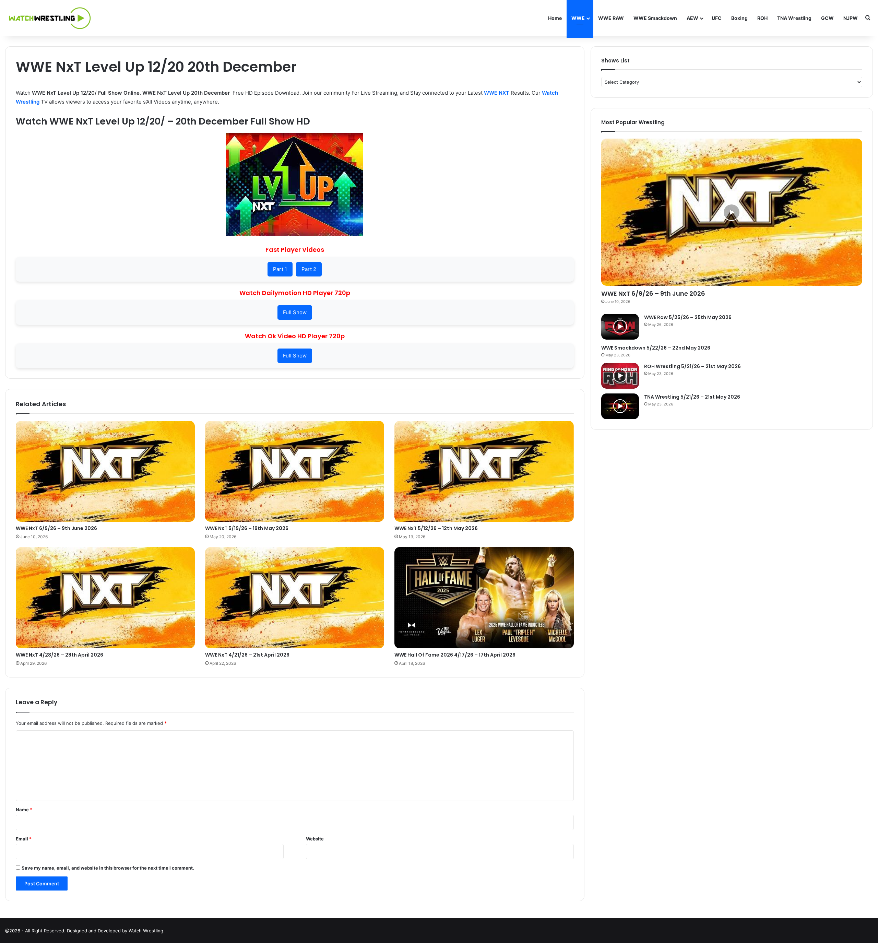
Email (24, 838)
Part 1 (280, 269)
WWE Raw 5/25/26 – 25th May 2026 (688, 317)
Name (24, 809)
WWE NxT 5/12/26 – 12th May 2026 (436, 528)
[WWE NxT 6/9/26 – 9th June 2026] (105, 471)
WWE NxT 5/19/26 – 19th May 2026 (246, 528)
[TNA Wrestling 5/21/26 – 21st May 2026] (620, 406)
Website (315, 838)
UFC (717, 18)
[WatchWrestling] (48, 18)
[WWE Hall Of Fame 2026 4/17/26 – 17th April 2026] (483, 597)
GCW (827, 18)
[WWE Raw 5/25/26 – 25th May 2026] (620, 327)
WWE (578, 18)
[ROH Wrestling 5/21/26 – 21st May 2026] (620, 376)
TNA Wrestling (794, 18)
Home (555, 18)
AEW (692, 18)
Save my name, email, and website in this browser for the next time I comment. (108, 868)
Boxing (739, 18)
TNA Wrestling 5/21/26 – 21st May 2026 (692, 396)
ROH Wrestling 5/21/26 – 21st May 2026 (692, 366)
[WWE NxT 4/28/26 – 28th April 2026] (105, 597)
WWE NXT (496, 93)
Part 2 (308, 269)
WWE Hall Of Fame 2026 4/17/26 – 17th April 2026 (454, 654)
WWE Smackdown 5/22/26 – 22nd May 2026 (655, 347)
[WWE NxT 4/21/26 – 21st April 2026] (294, 597)
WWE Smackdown (655, 18)
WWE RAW (611, 18)
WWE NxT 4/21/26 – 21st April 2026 (247, 654)
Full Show (295, 312)
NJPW (850, 18)
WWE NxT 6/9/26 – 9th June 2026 (56, 528)
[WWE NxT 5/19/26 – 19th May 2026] (294, 471)
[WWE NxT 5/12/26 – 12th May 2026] (483, 471)
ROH (762, 18)
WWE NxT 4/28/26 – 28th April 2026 (59, 654)
